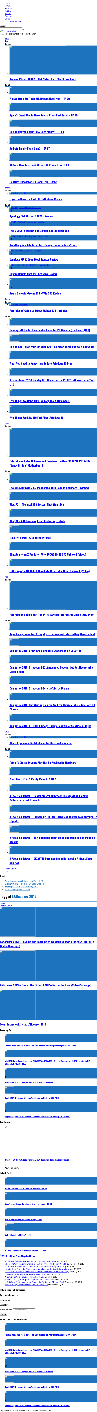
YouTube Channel (13, 21)
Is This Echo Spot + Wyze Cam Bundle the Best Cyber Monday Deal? (35, 1282)
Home (7, 3)
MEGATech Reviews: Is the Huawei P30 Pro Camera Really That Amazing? (37, 1271)
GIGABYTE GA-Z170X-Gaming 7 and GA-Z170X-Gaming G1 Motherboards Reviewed (37, 1159)
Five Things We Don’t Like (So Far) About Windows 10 (39, 401)
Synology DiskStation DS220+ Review (31, 216)
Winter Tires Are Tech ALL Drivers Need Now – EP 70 (39, 98)
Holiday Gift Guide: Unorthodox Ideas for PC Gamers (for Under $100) (49, 330)
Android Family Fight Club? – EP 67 (29, 148)
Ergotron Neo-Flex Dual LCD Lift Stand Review (35, 199)
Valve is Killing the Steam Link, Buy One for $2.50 (26, 1284)
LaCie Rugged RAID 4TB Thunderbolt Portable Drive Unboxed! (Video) (49, 571)
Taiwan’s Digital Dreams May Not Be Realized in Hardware (42, 762)
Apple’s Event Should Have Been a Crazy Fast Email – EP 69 (43, 115)
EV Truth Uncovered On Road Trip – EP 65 (33, 182)
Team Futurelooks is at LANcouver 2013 (23, 1024)
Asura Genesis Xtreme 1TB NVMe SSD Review (35, 293)
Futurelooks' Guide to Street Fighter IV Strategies (38, 310)
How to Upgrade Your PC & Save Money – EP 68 (36, 132)
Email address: (6, 1309)
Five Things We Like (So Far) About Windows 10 (36, 417)
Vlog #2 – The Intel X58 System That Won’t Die (36, 504)
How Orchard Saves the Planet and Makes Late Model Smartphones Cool (37, 1269)
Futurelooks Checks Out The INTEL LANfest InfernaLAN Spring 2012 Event (51, 614)
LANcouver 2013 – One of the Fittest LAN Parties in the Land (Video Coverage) (45, 985)
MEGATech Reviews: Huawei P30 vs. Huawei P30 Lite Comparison (33, 1266)
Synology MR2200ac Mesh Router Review (33, 259)
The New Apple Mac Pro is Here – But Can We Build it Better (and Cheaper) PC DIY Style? (40, 1045)
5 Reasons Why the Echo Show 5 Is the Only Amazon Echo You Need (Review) (39, 1264)
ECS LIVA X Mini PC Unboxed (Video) (30, 537)
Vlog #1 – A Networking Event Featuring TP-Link (37, 521)
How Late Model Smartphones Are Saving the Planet (28, 1274)
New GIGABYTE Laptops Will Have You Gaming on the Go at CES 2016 (32, 1098)
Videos (8, 13)
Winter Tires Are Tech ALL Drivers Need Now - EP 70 (24, 880)
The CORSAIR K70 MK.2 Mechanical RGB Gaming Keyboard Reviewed (49, 488)
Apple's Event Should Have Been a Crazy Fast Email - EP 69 (25, 883)
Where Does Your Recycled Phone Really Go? (24, 1277)
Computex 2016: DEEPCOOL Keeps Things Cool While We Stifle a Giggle (50, 726)
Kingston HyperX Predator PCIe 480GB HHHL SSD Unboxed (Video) (47, 554)
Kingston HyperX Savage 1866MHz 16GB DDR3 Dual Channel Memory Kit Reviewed (37, 1116)
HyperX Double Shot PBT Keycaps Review (33, 274)
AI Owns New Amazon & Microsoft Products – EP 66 (39, 165)
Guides (8, 11)
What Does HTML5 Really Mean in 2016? (32, 779)
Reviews (8, 8)
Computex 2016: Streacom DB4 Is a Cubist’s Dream (39, 688)
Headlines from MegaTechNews (20, 1256)
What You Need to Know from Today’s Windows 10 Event (41, 363)
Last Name (5, 1305)
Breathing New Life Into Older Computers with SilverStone (43, 245)
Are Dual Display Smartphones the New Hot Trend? (27, 1279)
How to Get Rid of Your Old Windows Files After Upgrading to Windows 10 (51, 347)
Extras (7, 18)
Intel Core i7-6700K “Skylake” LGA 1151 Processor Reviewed (29, 1082)
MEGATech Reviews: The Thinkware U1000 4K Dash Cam (30, 1261)
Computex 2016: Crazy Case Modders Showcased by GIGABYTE (45, 650)
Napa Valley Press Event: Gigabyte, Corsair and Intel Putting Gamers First (52, 634)
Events (8, 16)
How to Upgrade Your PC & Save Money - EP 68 (21, 886)
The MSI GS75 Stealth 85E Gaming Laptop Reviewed (39, 230)
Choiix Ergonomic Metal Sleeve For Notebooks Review (40, 743)
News (7, 5)
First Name (5, 1300)
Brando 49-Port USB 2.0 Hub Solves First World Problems (42, 79)
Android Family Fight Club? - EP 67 (17, 889)
